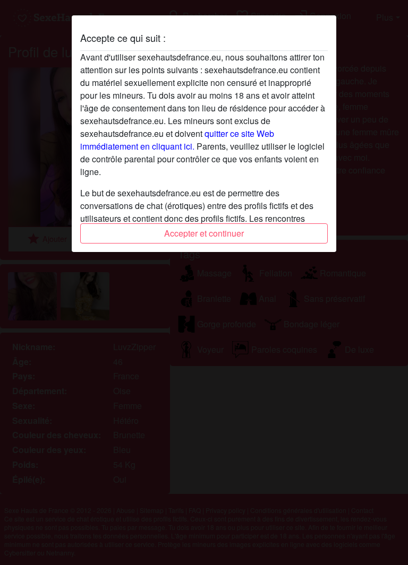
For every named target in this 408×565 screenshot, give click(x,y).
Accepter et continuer (204, 233)
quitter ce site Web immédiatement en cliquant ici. (177, 139)
